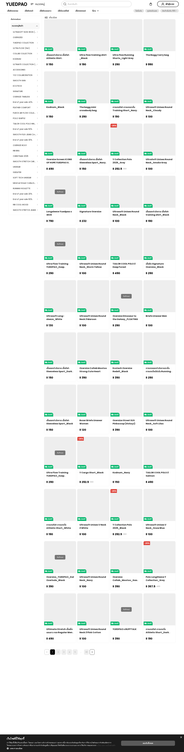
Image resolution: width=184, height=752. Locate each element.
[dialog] (92, 743)
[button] (138, 10)
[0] (150, 4)
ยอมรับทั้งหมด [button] (148, 743)
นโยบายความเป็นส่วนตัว (106, 745)
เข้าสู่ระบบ (170, 4)
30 (86, 652)
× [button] (181, 737)
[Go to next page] (92, 652)
